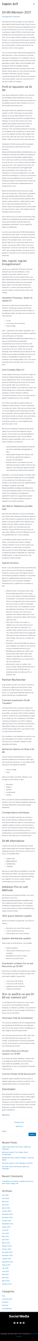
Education (5, 1302)
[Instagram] (20, 1323)
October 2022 (6, 1258)
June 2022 (5, 1271)
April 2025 (5, 1205)
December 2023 (7, 1214)
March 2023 (6, 1243)
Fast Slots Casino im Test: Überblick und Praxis (17, 1163)
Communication (7, 1299)
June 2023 (5, 1233)
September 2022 (7, 1262)
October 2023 (6, 1220)
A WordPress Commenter (10, 1181)
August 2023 (6, 1227)
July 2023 (5, 1230)
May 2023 (5, 1236)
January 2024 (6, 1211)
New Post (5, 1305)
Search (4, 1131)
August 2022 (6, 1265)
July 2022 (5, 1268)
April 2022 (5, 1277)
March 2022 (6, 1281)
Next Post (19, 1126)
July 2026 (5, 1195)
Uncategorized (7, 16)
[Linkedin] (24, 1323)
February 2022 (7, 1284)
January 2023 (6, 1249)
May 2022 (5, 1274)
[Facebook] (14, 1323)
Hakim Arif (10, 4)
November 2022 (7, 1255)
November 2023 (7, 1217)
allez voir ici (6, 1115)
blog (3, 1296)
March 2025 (6, 1208)
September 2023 (7, 1224)
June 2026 (5, 1198)
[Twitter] (17, 1323)
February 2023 (7, 1246)
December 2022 (7, 1252)
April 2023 (5, 1239)
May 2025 (5, 1201)
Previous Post (19, 1122)
